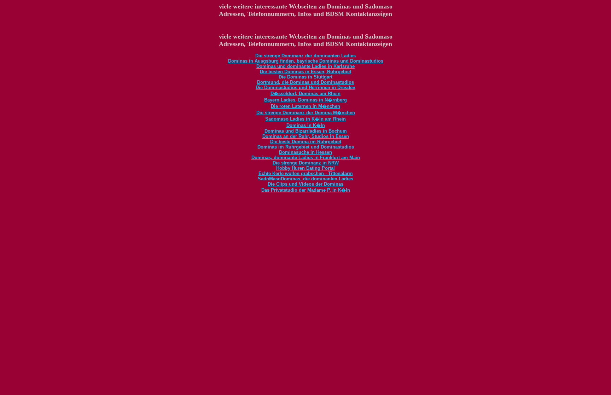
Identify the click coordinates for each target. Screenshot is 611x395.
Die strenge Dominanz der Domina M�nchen (305, 112)
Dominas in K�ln (305, 125)
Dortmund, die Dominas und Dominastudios (305, 82)
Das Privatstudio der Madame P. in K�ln (305, 190)
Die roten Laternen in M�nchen (305, 106)
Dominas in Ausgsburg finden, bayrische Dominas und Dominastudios (305, 61)
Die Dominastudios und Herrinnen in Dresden (305, 87)
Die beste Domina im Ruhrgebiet (305, 141)
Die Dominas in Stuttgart (305, 77)
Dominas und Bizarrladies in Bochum (305, 131)
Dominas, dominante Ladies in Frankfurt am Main (305, 157)
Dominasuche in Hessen (305, 152)
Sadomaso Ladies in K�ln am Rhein (305, 119)
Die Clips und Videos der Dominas (305, 184)
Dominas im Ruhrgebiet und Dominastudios (305, 147)
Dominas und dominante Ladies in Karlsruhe (305, 66)
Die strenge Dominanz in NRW (306, 162)
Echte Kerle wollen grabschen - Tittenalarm (305, 173)
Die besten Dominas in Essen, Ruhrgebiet (305, 71)
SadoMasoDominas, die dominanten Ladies (305, 178)
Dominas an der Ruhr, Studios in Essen (305, 136)
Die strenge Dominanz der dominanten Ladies (305, 55)
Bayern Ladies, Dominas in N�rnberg (305, 100)
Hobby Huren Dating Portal (305, 168)
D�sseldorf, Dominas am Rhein (305, 93)
